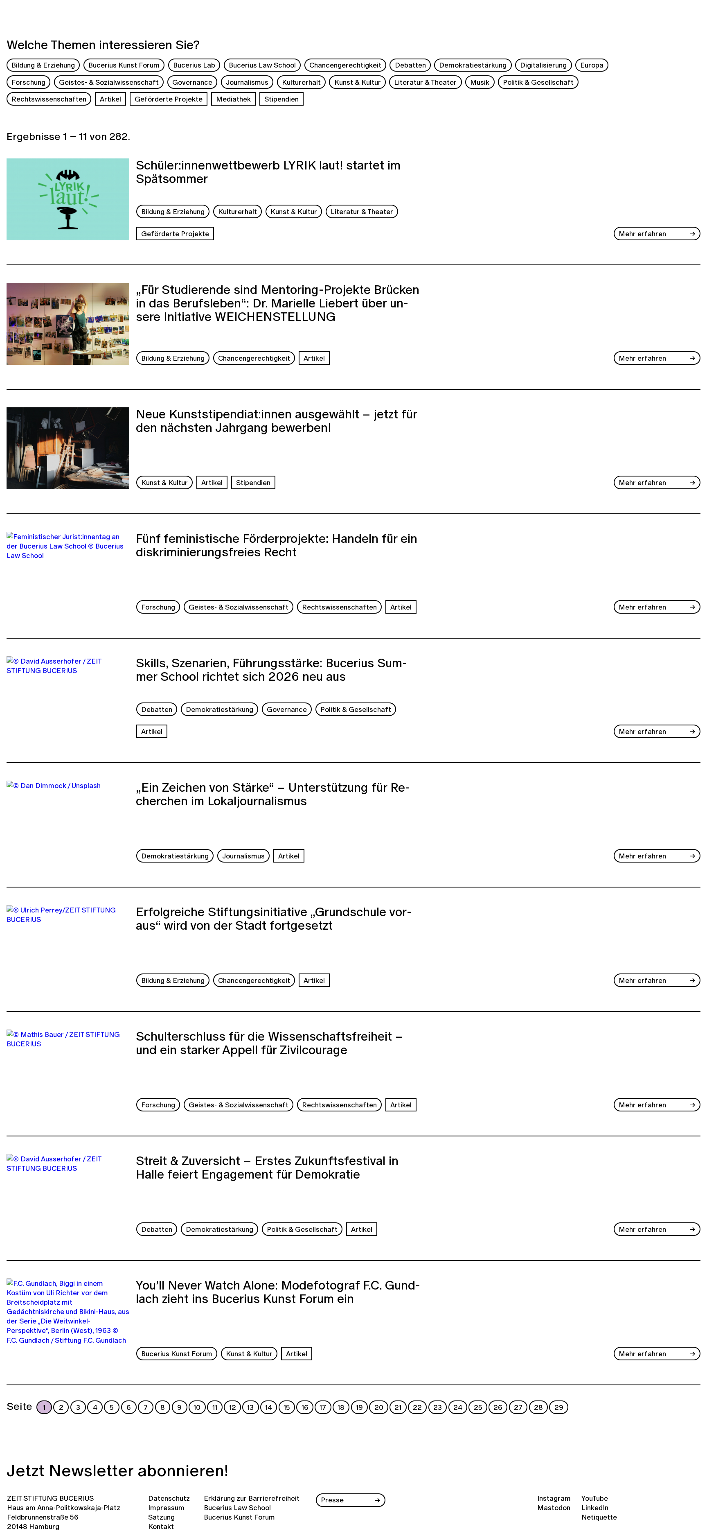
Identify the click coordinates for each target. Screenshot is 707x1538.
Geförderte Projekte (169, 99)
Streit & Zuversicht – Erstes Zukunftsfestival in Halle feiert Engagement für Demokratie (267, 1168)
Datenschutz (169, 1498)
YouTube (594, 1498)
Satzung (161, 1517)
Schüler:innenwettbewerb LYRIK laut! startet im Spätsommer (268, 172)
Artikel (110, 99)
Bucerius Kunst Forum (124, 65)
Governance (192, 82)
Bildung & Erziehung (43, 65)
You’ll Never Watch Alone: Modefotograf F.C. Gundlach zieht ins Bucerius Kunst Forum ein (278, 1293)
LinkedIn (594, 1507)
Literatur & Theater (425, 82)
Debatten (410, 65)
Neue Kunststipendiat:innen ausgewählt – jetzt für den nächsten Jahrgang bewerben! (276, 421)
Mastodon (553, 1507)
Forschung (28, 82)
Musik (479, 82)
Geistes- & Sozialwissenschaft (109, 82)
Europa (591, 65)
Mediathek (233, 99)
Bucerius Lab (194, 65)
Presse (332, 1500)
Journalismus (247, 82)
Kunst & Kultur (357, 82)
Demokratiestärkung (473, 65)
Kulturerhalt (301, 82)
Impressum (166, 1507)
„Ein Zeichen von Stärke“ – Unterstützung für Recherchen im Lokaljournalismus (273, 795)
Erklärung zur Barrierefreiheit (251, 1498)
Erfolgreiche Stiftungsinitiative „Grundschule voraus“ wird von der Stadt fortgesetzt (274, 919)
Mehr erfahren (642, 233)
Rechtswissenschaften (48, 99)
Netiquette (599, 1517)
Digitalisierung (543, 65)
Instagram (554, 1498)
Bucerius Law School (262, 65)
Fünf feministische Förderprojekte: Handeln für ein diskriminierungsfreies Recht (276, 546)
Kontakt (161, 1526)
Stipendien (281, 99)
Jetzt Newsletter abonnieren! (117, 1470)
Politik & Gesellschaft (538, 82)
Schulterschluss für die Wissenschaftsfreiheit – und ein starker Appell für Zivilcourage (269, 1044)
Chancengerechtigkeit (345, 65)
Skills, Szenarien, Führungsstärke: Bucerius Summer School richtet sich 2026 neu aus (271, 670)
